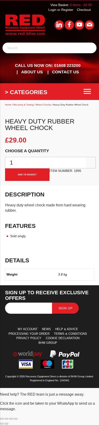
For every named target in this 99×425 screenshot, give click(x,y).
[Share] (11, 418)
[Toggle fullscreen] (6, 418)
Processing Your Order (29, 333)
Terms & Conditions (70, 333)
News (46, 329)
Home (8, 104)
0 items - (81, 5)
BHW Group (47, 342)
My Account (28, 329)
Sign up (65, 308)
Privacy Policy (28, 338)
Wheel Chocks (43, 104)
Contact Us (65, 72)
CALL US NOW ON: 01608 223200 (48, 65)
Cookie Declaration (62, 338)
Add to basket (27, 174)
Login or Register (60, 10)
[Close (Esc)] (15, 418)
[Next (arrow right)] (6, 423)
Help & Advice (66, 329)
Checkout (84, 10)
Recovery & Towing (23, 104)
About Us (32, 72)
